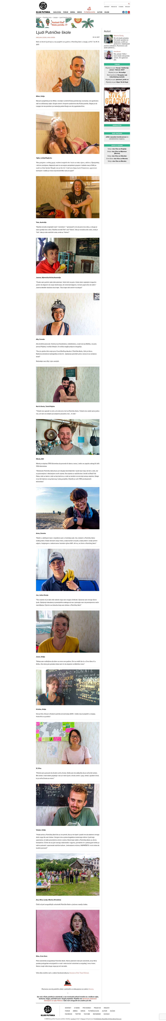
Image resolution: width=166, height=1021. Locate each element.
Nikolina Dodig (41, 37)
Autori (99, 12)
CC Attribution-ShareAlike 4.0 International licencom (107, 1019)
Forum (65, 12)
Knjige (106, 12)
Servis (79, 12)
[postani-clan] (65, 27)
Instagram (97, 1014)
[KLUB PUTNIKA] (48, 1011)
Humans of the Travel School (79, 973)
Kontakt (106, 6)
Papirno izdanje (112, 116)
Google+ (107, 1014)
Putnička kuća (89, 12)
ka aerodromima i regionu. (117, 138)
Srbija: (117, 149)
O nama (121, 6)
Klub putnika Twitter (126, 12)
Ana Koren (51, 37)
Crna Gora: (117, 159)
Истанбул (117, 72)
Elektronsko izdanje (114, 118)
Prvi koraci (87, 1008)
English (127, 6)
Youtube (87, 1014)
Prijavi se (114, 6)
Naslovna (57, 12)
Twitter (78, 1014)
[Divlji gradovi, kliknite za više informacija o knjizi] (117, 94)
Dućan (112, 1011)
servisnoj (73, 1019)
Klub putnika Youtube (129, 12)
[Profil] (108, 39)
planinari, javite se (117, 79)
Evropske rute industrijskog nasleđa (117, 76)
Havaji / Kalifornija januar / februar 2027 (117, 69)
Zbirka (72, 12)
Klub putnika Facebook (123, 12)
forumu (91, 989)
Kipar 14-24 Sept (117, 82)
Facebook (68, 1014)
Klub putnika (43, 12)
